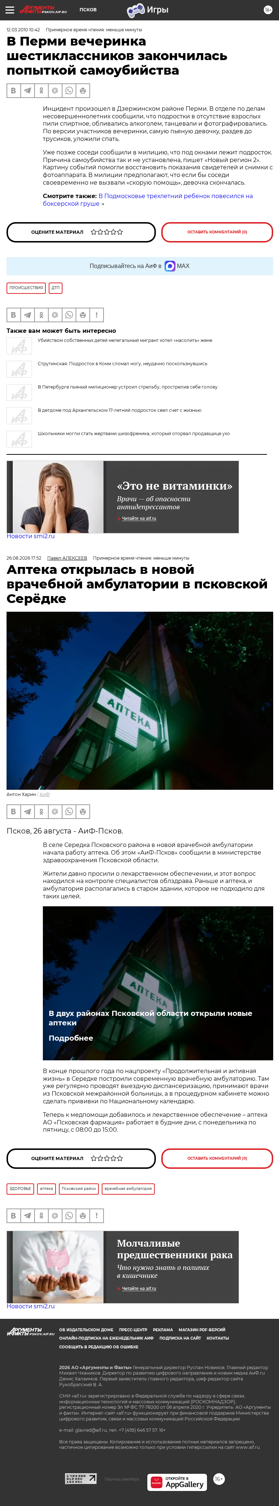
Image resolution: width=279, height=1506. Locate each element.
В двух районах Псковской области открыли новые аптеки (150, 1018)
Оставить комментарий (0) (217, 232)
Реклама (163, 1330)
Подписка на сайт (180, 1338)
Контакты (218, 1338)
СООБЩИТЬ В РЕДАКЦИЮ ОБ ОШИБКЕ (98, 1347)
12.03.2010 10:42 (23, 29)
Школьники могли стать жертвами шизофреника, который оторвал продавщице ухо (134, 433)
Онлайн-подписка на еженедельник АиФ (106, 1338)
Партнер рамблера (122, 1479)
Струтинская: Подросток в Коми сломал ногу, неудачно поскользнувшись (122, 363)
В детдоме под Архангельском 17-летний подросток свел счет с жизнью (119, 410)
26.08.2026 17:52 (24, 558)
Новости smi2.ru (31, 536)
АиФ (45, 794)
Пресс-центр (133, 1330)
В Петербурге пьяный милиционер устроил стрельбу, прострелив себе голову (128, 387)
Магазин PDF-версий (202, 1330)
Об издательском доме (86, 1330)
